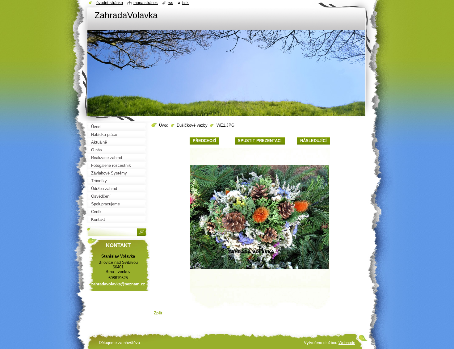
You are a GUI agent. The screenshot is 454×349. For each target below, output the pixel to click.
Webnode (346, 342)
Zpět (158, 313)
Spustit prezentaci (260, 140)
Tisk (185, 2)
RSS (170, 2)
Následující (313, 140)
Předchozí (204, 140)
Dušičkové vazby (192, 125)
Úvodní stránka (109, 2)
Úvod (163, 125)
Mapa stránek (145, 2)
